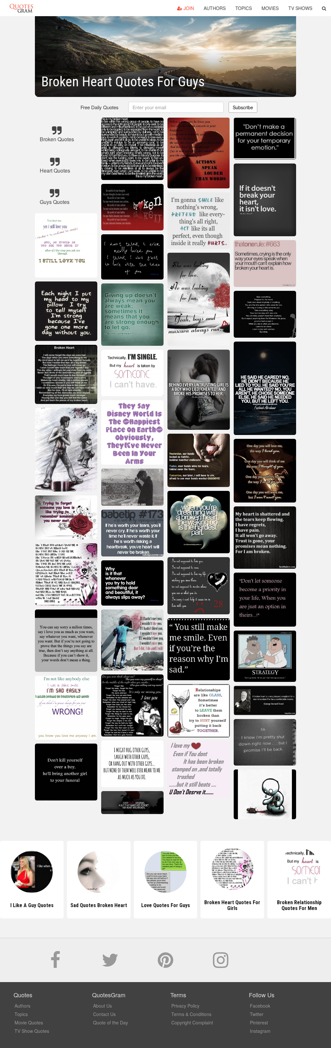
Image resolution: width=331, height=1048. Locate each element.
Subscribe (243, 107)
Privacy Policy (185, 1005)
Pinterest (259, 1022)
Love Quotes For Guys (165, 905)
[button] (324, 8)
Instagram (260, 1031)
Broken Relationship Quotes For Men (299, 905)
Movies (270, 8)
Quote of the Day (110, 1022)
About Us (102, 1005)
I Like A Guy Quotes (31, 905)
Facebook (260, 1005)
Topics (243, 8)
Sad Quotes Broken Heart (98, 905)
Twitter (256, 1014)
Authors (215, 8)
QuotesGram (21, 8)
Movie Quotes (29, 1022)
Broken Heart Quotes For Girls (232, 905)
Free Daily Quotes (99, 107)
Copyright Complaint (192, 1022)
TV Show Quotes (32, 1031)
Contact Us (104, 1014)
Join (188, 8)
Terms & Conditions (191, 1014)
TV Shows (300, 8)
